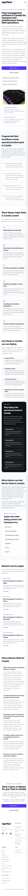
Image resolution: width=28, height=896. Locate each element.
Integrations (8, 543)
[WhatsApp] (7, 834)
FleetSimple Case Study (7, 871)
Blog (2, 863)
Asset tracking (18, 840)
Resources (4, 854)
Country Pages (5, 857)
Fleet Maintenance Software (12, 539)
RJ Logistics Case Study (7, 865)
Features (7, 551)
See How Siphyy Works (10, 531)
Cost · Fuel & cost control (20, 837)
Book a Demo (13, 68)
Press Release (5, 861)
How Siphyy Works (6, 859)
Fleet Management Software (12, 535)
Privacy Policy (18, 850)
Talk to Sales (4, 882)
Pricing (6, 547)
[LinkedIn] (3, 834)
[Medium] (11, 834)
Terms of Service (18, 852)
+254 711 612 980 (5, 878)
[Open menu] (25, 2)
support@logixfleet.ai (6, 880)
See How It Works (14, 72)
